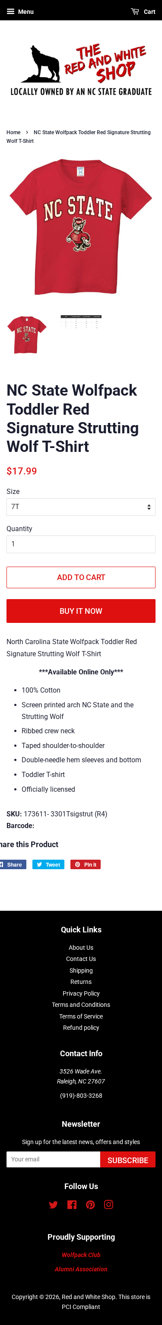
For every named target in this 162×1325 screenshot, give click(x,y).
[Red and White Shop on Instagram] (108, 1206)
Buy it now (81, 611)
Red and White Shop (88, 1296)
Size (12, 491)
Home (13, 132)
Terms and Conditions (81, 1004)
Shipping (81, 970)
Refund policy (81, 1027)
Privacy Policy (81, 993)
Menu (25, 11)
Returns (81, 981)
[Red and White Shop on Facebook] (72, 1206)
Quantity (19, 529)
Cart (149, 11)
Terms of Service (81, 1016)
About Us (81, 947)
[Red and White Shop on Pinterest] (90, 1206)
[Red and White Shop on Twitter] (53, 1206)
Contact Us (81, 958)
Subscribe (128, 1160)
